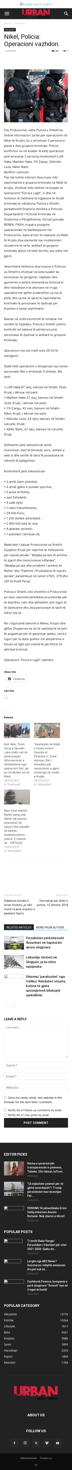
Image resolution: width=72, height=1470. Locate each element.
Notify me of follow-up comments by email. (35, 1110)
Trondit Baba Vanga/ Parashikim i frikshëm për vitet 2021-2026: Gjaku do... (47, 1245)
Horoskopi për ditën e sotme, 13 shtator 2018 (52, 903)
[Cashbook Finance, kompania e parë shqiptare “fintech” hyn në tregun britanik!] (14, 1283)
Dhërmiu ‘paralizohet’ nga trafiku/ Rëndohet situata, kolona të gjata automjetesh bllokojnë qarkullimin (46, 986)
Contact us (46, 1458)
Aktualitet (20, 23)
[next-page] (12, 1005)
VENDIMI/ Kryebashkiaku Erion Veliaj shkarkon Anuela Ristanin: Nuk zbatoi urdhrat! (47, 1212)
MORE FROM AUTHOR (50, 927)
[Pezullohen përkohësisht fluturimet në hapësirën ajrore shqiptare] (14, 943)
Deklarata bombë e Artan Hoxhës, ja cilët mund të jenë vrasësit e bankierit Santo (19, 907)
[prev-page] (6, 1005)
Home (7, 23)
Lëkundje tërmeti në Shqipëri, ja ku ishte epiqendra (41, 962)
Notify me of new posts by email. (28, 1115)
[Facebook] (21, 60)
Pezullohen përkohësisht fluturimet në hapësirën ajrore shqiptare (45, 942)
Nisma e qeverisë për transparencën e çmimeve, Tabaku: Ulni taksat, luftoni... (46, 1167)
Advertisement (28, 1458)
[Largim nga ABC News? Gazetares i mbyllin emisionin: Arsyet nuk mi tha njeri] (12, 1266)
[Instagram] (25, 1443)
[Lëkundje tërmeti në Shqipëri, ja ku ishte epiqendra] (14, 962)
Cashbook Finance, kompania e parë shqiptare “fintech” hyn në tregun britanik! (47, 1285)
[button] (6, 13)
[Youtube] (58, 1443)
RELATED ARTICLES (18, 927)
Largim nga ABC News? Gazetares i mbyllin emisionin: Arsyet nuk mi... (46, 1265)
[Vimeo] (47, 1443)
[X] (30, 60)
